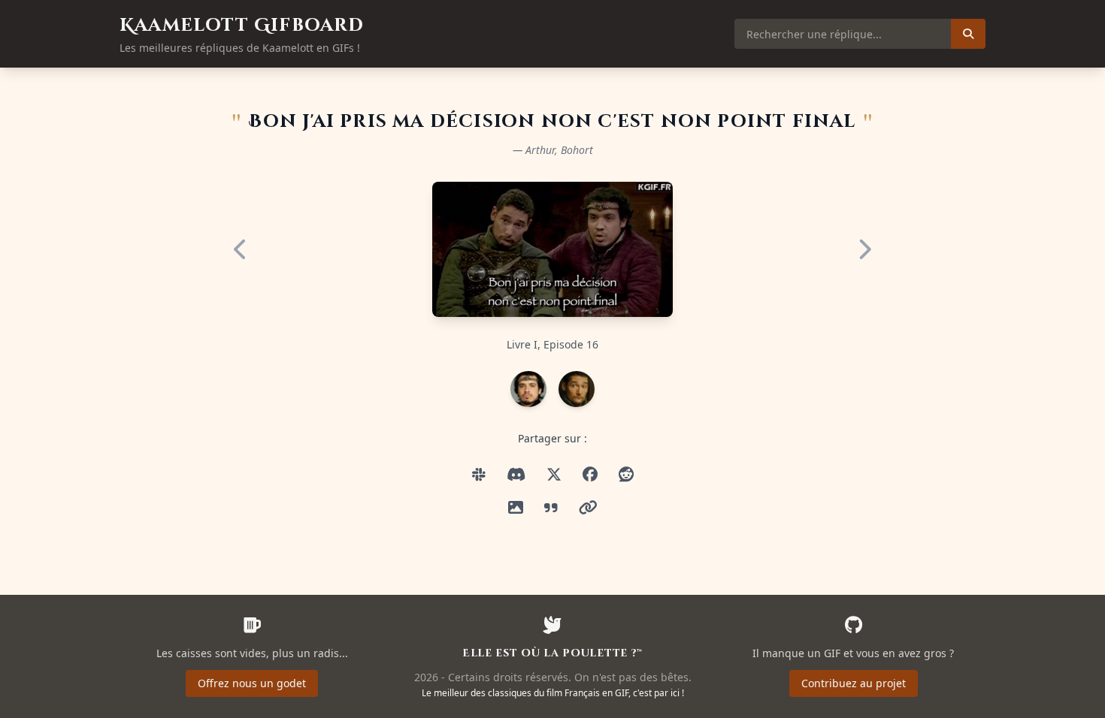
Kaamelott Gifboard (242, 26)
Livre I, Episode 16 (552, 344)
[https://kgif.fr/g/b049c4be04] (588, 507)
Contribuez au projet (853, 683)
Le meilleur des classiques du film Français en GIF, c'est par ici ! (553, 692)
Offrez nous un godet (252, 683)
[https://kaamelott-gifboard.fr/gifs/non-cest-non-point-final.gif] (516, 474)
